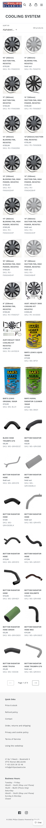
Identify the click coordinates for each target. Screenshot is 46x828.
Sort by (6, 25)
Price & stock (11, 705)
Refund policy (11, 712)
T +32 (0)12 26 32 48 (14, 764)
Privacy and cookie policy (16, 732)
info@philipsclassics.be (15, 767)
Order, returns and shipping (17, 725)
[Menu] (41, 5)
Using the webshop (14, 746)
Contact (8, 719)
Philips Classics (18, 819)
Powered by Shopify (32, 819)
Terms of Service (13, 739)
